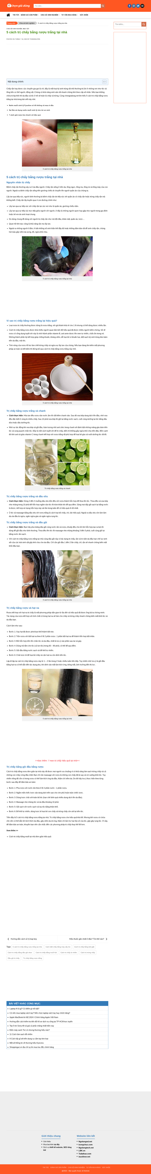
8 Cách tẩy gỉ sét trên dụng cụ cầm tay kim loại (29, 1039)
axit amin (65, 334)
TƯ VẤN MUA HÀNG (69, 15)
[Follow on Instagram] (134, 6)
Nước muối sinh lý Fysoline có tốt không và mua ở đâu (31, 105)
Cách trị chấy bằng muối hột (46, 952)
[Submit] (103, 6)
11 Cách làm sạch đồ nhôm (21, 1034)
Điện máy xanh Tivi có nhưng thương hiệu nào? (30, 1030)
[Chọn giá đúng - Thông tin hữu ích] (18, 6)
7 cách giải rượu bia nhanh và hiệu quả (25, 115)
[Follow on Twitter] (138, 6)
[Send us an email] (142, 6)
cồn (94, 334)
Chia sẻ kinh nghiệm (27, 23)
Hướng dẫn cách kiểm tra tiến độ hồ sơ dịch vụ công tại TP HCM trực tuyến (41, 1022)
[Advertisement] (57, 61)
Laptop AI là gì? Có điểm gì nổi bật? (24, 1009)
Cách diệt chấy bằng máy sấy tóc (58, 947)
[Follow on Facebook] (130, 6)
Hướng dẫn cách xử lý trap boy (23, 939)
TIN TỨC (16, 15)
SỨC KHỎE (84, 15)
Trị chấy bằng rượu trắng (32, 958)
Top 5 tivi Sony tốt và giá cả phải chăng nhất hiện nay (32, 1026)
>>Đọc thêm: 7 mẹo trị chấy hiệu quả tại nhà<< (57, 760)
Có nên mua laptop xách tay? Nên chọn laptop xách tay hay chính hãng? (40, 1013)
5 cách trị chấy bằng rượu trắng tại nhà (27, 947)
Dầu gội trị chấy (13, 958)
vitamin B (56, 334)
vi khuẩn (73, 337)
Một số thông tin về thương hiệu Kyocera (27, 1043)
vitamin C (29, 434)
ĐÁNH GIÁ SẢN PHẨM (29, 15)
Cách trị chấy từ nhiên (69, 952)
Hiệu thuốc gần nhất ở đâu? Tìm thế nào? (87, 939)
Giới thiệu (47, 1141)
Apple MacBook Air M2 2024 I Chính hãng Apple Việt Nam (34, 1017)
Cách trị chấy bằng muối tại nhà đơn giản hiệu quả (30, 837)
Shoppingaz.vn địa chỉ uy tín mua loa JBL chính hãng (32, 1047)
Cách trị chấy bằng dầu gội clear (20, 952)
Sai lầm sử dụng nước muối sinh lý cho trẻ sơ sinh (29, 110)
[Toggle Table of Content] (103, 82)
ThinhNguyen (35, 39)
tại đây (56, 1144)
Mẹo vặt (26, 28)
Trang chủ (11, 23)
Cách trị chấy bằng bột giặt (84, 947)
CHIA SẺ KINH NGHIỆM (49, 15)
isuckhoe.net (84, 1157)
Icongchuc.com (85, 1145)
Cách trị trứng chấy (88, 952)
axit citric (60, 427)
